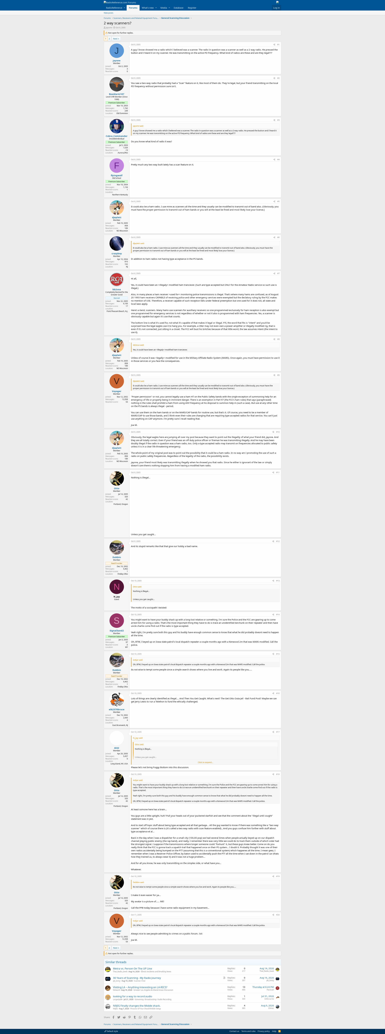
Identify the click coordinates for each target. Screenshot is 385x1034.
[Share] (274, 44)
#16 (278, 693)
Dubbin (116, 557)
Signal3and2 (117, 630)
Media (163, 7)
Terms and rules (248, 1031)
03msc (271, 1008)
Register (192, 7)
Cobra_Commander (117, 135)
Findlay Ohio (123, 574)
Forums (133, 7)
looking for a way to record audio (132, 996)
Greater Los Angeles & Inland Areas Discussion (153, 990)
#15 (278, 654)
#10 (278, 432)
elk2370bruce (116, 709)
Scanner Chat (139, 981)
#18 (278, 774)
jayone (109, 27)
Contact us (234, 1031)
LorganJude (117, 999)
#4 (278, 159)
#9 (278, 375)
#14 (278, 614)
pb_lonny (116, 981)
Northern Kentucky (120, 194)
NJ (127, 266)
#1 (278, 44)
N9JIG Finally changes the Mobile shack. (136, 1005)
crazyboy (117, 253)
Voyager (116, 391)
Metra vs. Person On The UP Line (132, 968)
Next (115, 38)
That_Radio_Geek (120, 971)
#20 (278, 915)
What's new (148, 7)
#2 (278, 78)
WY (126, 647)
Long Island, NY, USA (119, 763)
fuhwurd (116, 990)
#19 (278, 876)
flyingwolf (116, 175)
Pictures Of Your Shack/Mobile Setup (145, 1008)
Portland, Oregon (121, 504)
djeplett (116, 217)
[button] (124, 8)
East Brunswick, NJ (120, 725)
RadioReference (114, 7)
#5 (278, 201)
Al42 (116, 747)
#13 (278, 580)
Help (274, 1031)
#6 (278, 237)
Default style (112, 1031)
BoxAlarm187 (116, 93)
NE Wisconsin (122, 230)
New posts (108, 12)
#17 (278, 732)
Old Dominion (122, 113)
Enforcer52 (269, 999)
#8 (278, 339)
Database (178, 7)
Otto (116, 488)
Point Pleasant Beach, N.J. (117, 311)
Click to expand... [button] (205, 762)
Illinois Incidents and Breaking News (156, 971)
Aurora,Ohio (123, 152)
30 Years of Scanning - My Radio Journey (137, 978)
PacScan (270, 989)
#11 (278, 472)
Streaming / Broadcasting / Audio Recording (153, 999)
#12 (278, 541)
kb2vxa (116, 289)
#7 (278, 273)
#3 (278, 120)
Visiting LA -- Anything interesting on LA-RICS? (140, 987)
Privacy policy (264, 1031)
